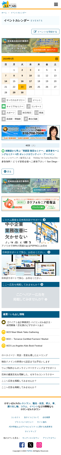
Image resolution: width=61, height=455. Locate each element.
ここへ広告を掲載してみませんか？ (19, 381)
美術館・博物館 (13, 119)
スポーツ (10, 113)
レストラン (25, 403)
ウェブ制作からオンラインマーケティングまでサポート (29, 368)
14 (6, 81)
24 (30, 87)
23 (22, 87)
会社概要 (46, 417)
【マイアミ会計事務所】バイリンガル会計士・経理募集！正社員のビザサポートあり (30, 324)
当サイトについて (31, 417)
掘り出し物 (13, 406)
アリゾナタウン (49, 438)
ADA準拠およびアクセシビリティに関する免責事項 (30, 427)
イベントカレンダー (18, 13)
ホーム (4, 13)
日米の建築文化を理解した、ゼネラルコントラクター (28, 374)
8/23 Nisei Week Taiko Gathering (22, 332)
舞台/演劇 (33, 119)
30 (22, 92)
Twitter (30, 445)
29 (14, 92)
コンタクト (15, 417)
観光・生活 (38, 403)
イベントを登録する (47, 31)
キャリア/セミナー (14, 106)
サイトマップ (30, 431)
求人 (48, 403)
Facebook (22, 445)
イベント (37, 100)
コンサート (36, 106)
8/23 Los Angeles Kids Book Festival (24, 345)
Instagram (39, 445)
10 (30, 75)
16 (22, 81)
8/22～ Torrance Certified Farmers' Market (27, 339)
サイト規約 (41, 422)
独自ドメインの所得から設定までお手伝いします (26, 361)
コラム (24, 406)
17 (30, 81)
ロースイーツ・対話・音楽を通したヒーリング (25, 355)
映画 (41, 113)
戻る (8, 171)
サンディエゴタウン (30, 438)
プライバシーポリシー (24, 422)
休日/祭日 (27, 113)
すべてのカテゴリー (15, 100)
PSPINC (29, 451)
